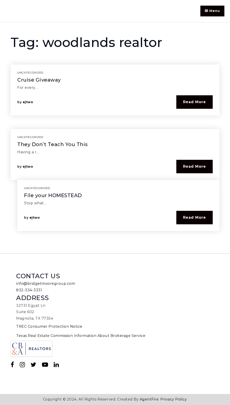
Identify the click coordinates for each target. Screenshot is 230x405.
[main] (115, 138)
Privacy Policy (173, 399)
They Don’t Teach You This (52, 144)
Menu (214, 11)
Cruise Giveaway (39, 80)
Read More (194, 102)
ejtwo (28, 102)
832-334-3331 (29, 290)
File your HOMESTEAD (53, 195)
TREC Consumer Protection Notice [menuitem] (49, 326)
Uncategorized (30, 72)
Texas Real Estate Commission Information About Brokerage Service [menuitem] (80, 336)
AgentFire (149, 399)
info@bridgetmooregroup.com (45, 283)
